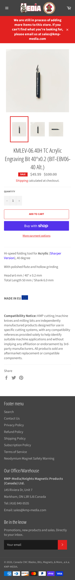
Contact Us (12, 418)
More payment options (36, 236)
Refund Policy (13, 432)
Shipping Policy (15, 438)
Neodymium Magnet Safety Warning (29, 458)
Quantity (9, 191)
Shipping (22, 180)
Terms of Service (15, 452)
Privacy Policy (14, 425)
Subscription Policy (17, 445)
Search (9, 412)
